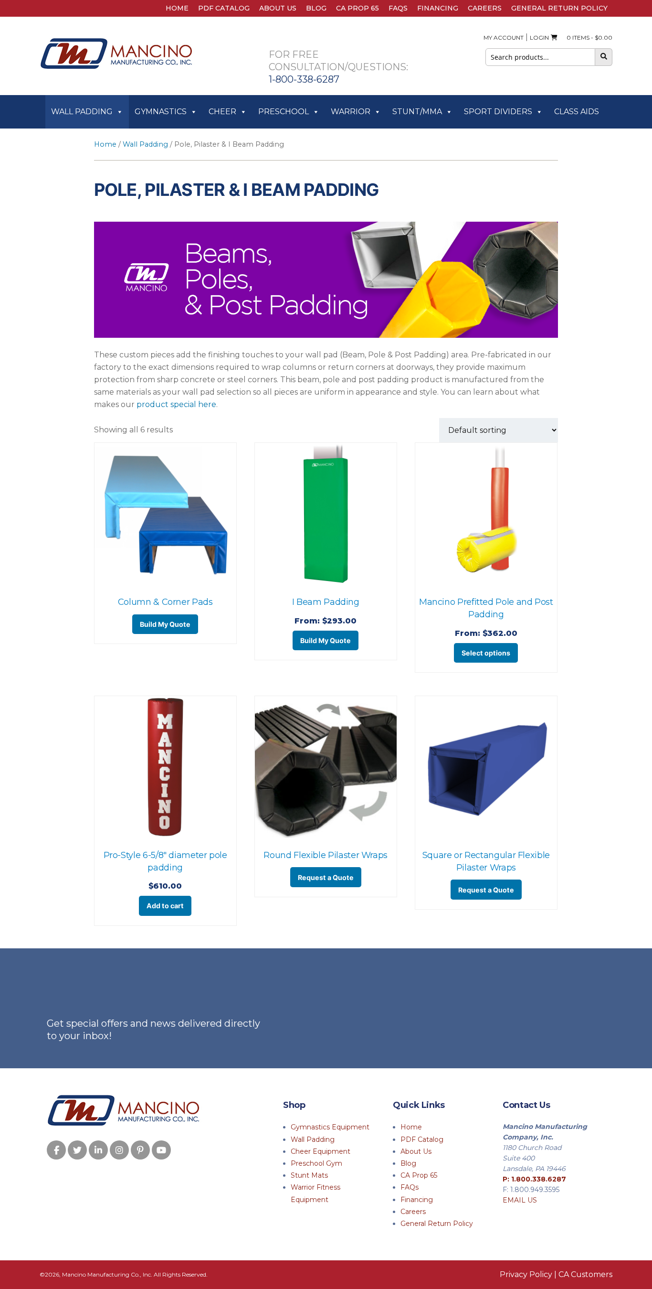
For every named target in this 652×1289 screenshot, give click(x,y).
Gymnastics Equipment (330, 1127)
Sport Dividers (498, 111)
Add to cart (165, 906)
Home (177, 8)
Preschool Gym (316, 1163)
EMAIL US (520, 1200)
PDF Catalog (224, 8)
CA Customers (585, 1274)
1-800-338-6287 (304, 79)
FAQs (398, 8)
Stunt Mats (309, 1175)
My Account (504, 37)
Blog (316, 8)
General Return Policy (559, 8)
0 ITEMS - (587, 37)
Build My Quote (165, 624)
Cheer (222, 111)
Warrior (350, 111)
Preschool (283, 111)
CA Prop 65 (357, 8)
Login (539, 37)
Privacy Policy (526, 1274)
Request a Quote (326, 877)
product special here (176, 404)
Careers (485, 8)
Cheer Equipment (320, 1151)
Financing (437, 8)
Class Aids (576, 111)
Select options (486, 653)
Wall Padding (82, 111)
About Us (277, 8)
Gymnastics (161, 111)
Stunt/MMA (417, 111)
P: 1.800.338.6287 (534, 1179)
